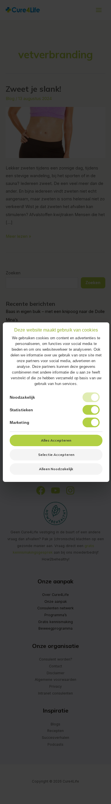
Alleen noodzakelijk (56, 469)
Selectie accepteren (56, 454)
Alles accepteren (56, 440)
